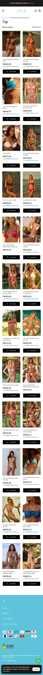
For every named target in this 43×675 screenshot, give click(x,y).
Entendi (36, 669)
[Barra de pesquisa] (36, 11)
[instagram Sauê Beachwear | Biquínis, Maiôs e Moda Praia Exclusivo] (4, 601)
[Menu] (3, 11)
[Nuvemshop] (9, 661)
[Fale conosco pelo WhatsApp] (38, 660)
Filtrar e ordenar (7, 27)
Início (4, 17)
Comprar (12, 71)
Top (8, 17)
